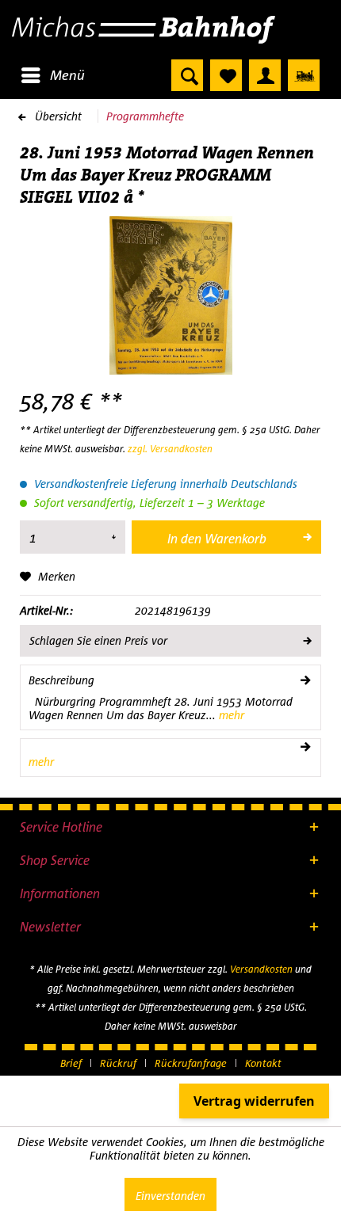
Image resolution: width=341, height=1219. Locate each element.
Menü (67, 75)
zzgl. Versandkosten (170, 449)
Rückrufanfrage (191, 1063)
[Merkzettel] (226, 75)
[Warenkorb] (304, 75)
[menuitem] (52, 75)
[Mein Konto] (265, 75)
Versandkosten (261, 969)
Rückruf (118, 1063)
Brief (71, 1063)
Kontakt (263, 1063)
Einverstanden (170, 1195)
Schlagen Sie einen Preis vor (98, 640)
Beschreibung (61, 680)
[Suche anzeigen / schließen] (187, 75)
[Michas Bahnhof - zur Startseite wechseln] (170, 30)
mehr (230, 715)
